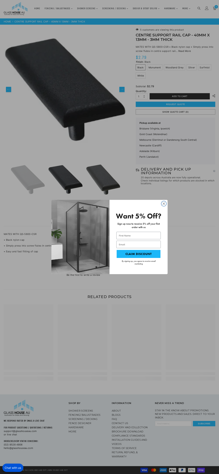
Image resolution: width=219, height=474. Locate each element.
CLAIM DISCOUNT (138, 254)
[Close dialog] (163, 203)
